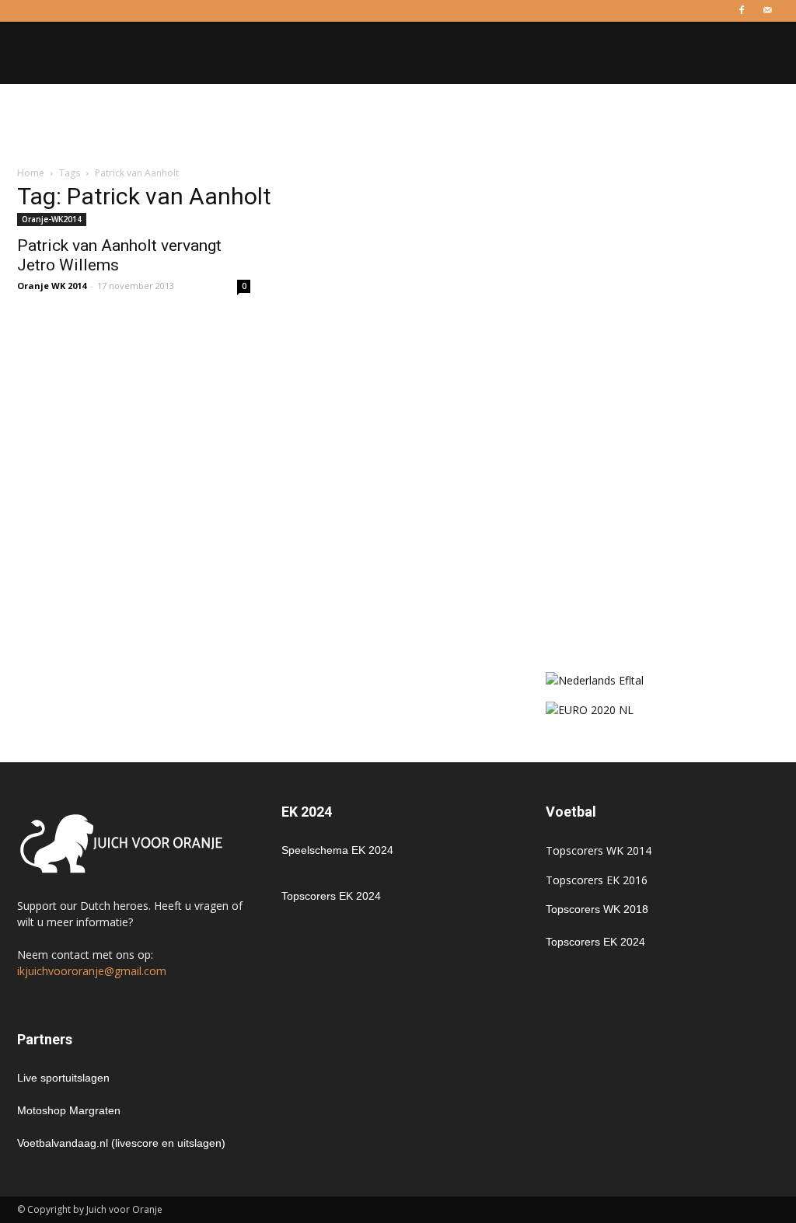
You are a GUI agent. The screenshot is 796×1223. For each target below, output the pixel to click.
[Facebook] (741, 11)
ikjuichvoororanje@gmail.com (91, 970)
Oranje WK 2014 (51, 285)
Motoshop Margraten (68, 1110)
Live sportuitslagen (63, 1077)
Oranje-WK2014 (52, 219)
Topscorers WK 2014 (598, 850)
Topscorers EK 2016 (597, 880)
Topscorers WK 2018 (597, 909)
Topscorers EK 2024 (331, 896)
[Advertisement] (398, 126)
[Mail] (767, 11)
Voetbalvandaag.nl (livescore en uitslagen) (121, 1143)
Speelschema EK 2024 (337, 850)
